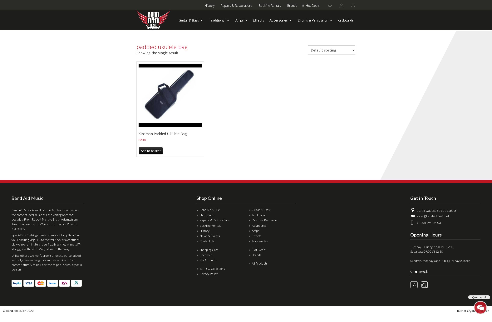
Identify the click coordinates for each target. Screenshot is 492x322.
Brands (292, 5)
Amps (239, 20)
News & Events (209, 236)
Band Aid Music (209, 210)
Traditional (217, 20)
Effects (258, 20)
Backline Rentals (270, 5)
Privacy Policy (208, 274)
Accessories (278, 20)
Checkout (205, 255)
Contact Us (206, 241)
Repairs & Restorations (237, 5)
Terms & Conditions (212, 268)
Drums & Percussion (313, 20)
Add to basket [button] (151, 151)
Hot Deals (313, 5)
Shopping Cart (208, 249)
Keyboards (345, 20)
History (209, 5)
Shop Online (207, 215)
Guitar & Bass (189, 20)
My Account (207, 260)
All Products (260, 263)
